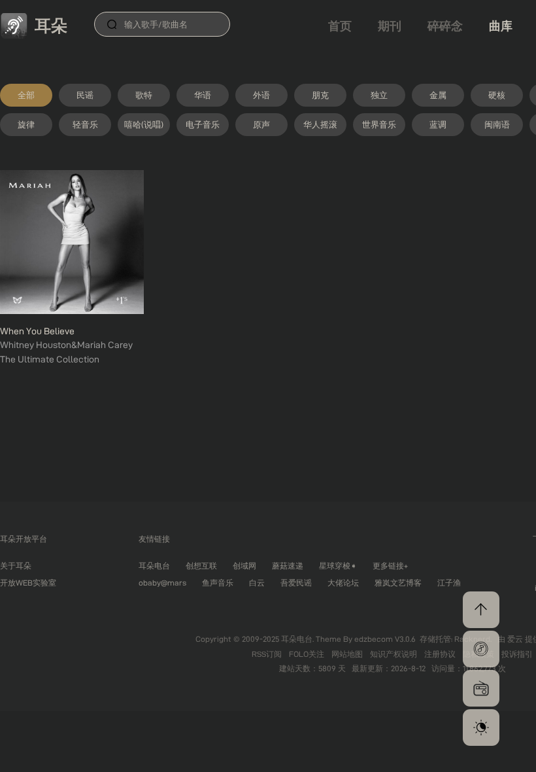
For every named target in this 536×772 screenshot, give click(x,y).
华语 (202, 94)
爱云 (516, 639)
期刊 (389, 26)
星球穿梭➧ (338, 565)
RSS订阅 (268, 654)
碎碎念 (445, 26)
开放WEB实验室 (28, 582)
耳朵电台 (154, 565)
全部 (26, 94)
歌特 (143, 94)
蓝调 (437, 124)
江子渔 (449, 582)
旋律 (26, 124)
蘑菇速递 (287, 565)
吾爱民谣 (296, 582)
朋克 (320, 94)
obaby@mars (162, 582)
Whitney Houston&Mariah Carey (66, 345)
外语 (261, 94)
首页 (340, 26)
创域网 (244, 565)
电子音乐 (203, 124)
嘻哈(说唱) (143, 124)
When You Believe (37, 331)
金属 (437, 94)
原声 (261, 124)
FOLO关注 (307, 654)
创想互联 (201, 565)
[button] (481, 649)
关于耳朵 (15, 565)
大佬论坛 (343, 582)
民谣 (84, 94)
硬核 (496, 94)
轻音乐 (85, 124)
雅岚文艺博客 (398, 582)
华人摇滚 (320, 124)
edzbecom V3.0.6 (385, 639)
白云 (257, 582)
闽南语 (497, 124)
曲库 (500, 26)
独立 (379, 94)
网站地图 (348, 654)
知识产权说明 (394, 654)
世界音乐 (379, 124)
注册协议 (441, 654)
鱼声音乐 (217, 582)
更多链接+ (390, 565)
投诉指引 (517, 654)
